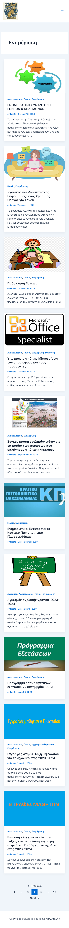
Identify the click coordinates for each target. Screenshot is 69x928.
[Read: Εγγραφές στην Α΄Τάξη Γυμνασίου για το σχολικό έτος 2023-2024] (34, 721)
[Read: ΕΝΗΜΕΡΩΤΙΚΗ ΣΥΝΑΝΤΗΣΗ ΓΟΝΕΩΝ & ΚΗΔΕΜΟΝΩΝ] (34, 76)
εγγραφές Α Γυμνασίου (43, 744)
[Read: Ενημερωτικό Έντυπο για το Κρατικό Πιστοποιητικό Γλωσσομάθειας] (34, 499)
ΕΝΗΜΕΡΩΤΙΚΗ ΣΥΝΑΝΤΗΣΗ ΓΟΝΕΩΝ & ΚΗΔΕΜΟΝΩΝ (29, 107)
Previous (35, 885)
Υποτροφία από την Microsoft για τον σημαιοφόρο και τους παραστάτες (32, 362)
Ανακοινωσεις (14, 99)
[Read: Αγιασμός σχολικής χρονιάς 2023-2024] (34, 570)
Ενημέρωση (38, 99)
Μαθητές (50, 352)
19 (54, 892)
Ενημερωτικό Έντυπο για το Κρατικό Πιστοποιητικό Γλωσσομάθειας (28, 532)
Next (34, 898)
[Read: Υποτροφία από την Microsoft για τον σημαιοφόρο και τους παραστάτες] (34, 329)
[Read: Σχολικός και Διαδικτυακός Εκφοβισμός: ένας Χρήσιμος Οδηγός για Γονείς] (34, 163)
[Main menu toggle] (62, 11)
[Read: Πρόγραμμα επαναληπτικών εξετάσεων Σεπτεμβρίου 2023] (34, 654)
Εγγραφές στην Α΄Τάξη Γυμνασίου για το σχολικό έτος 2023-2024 (33, 756)
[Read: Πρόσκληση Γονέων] (34, 254)
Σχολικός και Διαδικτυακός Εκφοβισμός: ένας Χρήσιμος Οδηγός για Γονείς (28, 196)
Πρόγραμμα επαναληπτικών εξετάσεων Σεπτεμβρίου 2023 (30, 685)
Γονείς (27, 99)
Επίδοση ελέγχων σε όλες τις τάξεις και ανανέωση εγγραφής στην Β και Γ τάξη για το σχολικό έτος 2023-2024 (32, 843)
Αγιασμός (12, 594)
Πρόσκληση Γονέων (22, 283)
